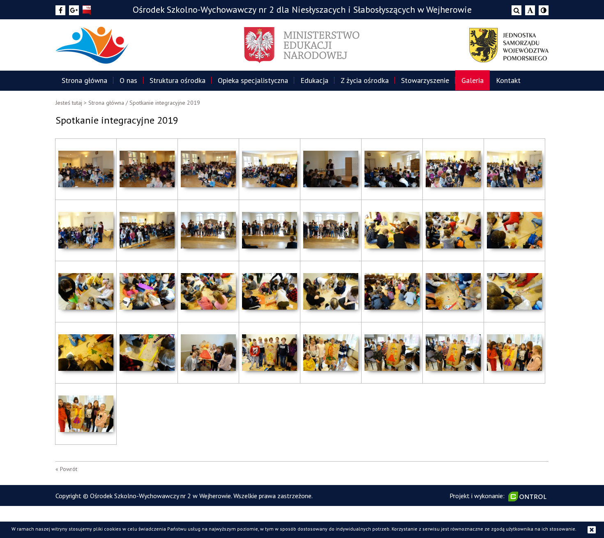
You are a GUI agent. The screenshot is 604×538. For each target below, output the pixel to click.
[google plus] (74, 10)
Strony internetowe (528, 496)
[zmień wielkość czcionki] (530, 10)
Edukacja (314, 80)
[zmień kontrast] (544, 10)
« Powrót (66, 469)
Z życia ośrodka (365, 80)
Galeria (472, 80)
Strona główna (84, 80)
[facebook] (60, 10)
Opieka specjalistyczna (253, 80)
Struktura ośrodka (177, 80)
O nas (128, 80)
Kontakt (508, 80)
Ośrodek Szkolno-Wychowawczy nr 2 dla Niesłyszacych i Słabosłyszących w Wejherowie (302, 9)
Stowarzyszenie (425, 80)
